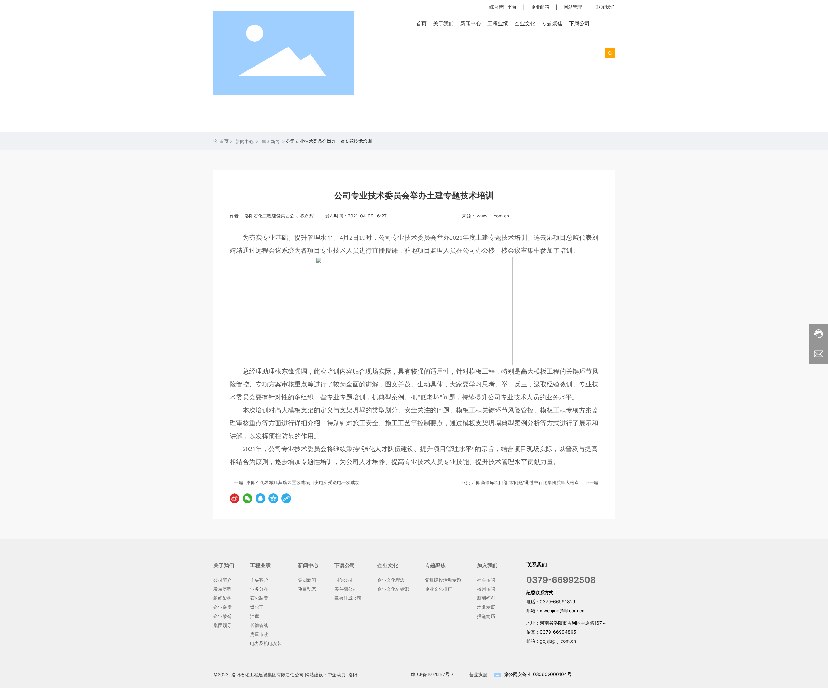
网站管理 (573, 7)
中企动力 (337, 674)
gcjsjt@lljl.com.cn (558, 641)
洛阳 (352, 674)
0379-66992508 (561, 580)
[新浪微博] (234, 498)
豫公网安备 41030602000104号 (538, 674)
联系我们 (605, 7)
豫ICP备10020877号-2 (432, 674)
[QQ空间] (273, 498)
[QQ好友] (260, 498)
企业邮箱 (540, 7)
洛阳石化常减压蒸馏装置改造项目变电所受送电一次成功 (303, 482)
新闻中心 (244, 141)
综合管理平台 (503, 7)
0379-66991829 (557, 601)
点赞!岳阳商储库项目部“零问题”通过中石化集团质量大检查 (520, 482)
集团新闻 (271, 141)
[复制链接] (286, 498)
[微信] (247, 498)
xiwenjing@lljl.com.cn (562, 610)
